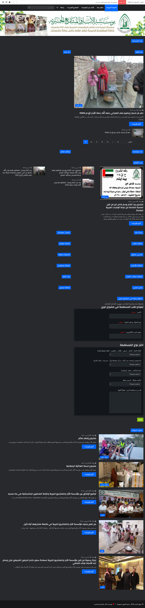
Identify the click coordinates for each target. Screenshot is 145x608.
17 (96, 142)
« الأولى (130, 142)
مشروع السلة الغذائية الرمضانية (81, 466)
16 (102, 142)
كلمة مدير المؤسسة (88, 7)
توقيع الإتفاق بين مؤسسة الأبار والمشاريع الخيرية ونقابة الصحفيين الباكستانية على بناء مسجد (52, 494)
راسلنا (62, 7)
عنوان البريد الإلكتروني (130, 332)
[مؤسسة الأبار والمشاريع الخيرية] (72, 23)
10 (118, 142)
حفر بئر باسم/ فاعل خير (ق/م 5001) (117, 132)
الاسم (136, 312)
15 (107, 142)
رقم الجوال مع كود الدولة (129, 322)
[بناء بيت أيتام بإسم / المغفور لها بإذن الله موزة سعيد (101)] (88, 183)
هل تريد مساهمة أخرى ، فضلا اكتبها (129, 390)
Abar (140, 110)
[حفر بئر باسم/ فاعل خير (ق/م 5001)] (137, 133)
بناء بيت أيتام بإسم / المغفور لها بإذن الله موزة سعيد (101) (67, 183)
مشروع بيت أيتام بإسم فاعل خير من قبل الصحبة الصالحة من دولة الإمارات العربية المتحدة (91, 2)
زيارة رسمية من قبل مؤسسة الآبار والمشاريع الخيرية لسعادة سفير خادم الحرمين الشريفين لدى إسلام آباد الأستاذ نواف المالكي (49, 561)
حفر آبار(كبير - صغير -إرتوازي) (131, 370)
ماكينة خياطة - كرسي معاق (132, 380)
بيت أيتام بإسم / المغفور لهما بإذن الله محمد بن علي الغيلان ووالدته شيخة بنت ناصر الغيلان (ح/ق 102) (17, 173)
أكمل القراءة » (136, 124)
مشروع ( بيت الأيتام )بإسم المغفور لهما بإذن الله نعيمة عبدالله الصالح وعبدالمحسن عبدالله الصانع (66, 173)
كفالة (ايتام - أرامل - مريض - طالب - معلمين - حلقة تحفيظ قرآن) (119, 351)
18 (91, 142)
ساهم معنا (100, 7)
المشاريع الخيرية (73, 7)
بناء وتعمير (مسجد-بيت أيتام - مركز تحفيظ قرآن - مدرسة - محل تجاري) (117, 360)
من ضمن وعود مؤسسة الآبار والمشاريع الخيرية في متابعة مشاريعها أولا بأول (60, 524)
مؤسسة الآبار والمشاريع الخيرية (103, 604)
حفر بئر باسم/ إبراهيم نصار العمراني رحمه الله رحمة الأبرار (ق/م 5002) (111, 113)
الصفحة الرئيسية (111, 7)
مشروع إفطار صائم (87, 438)
